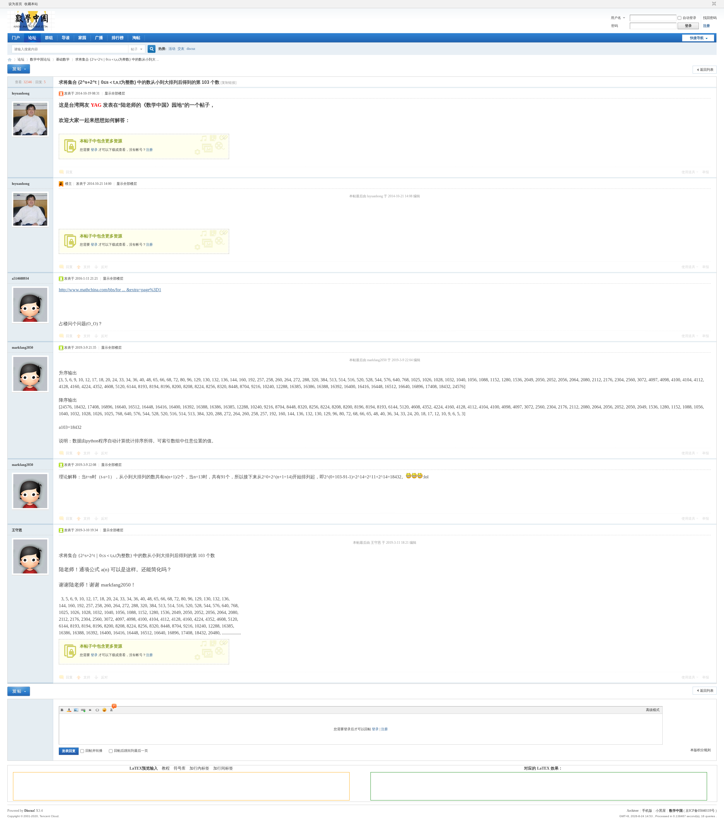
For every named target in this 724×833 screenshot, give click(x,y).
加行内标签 (199, 768)
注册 (706, 26)
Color (69, 710)
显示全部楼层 (115, 93)
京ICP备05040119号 (700, 811)
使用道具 (688, 172)
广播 (99, 38)
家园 (82, 38)
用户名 (616, 18)
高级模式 (653, 710)
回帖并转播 (93, 751)
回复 (69, 172)
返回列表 (707, 70)
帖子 (134, 49)
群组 (49, 38)
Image (76, 710)
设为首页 (15, 4)
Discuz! (29, 811)
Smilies (104, 710)
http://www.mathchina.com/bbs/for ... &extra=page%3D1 (110, 289)
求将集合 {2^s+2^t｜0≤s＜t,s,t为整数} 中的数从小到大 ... (117, 59)
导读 (66, 38)
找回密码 (710, 18)
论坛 (32, 38)
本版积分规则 (700, 750)
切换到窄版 (713, 4)
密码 (614, 26)
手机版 (647, 811)
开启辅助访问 (708, 4)
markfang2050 (22, 348)
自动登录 (689, 18)
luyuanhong (20, 93)
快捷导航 (697, 38)
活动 (172, 49)
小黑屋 (661, 811)
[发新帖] (18, 69)
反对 (104, 267)
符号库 (180, 768)
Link (83, 710)
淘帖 (136, 38)
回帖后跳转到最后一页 (131, 751)
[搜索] (150, 49)
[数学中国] (31, 30)
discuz (191, 49)
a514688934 (20, 278)
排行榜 (118, 38)
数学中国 (9, 59)
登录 (94, 150)
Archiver (633, 811)
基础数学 (63, 59)
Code (97, 710)
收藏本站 (31, 4)
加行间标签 (223, 768)
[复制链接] (228, 83)
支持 (87, 267)
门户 (16, 38)
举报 (705, 172)
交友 (181, 49)
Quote (90, 710)
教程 (166, 768)
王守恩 (17, 530)
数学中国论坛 (40, 59)
